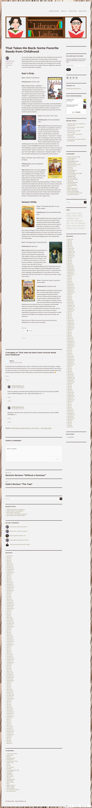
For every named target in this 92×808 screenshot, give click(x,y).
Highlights (9, 773)
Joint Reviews (9, 65)
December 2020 (10, 657)
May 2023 (9, 614)
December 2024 (10, 585)
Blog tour (9, 756)
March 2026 (9, 563)
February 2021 (10, 654)
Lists (7, 67)
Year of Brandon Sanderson (13, 789)
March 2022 (9, 635)
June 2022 (9, 630)
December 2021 (10, 639)
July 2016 (9, 737)
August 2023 (9, 609)
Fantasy (77, 218)
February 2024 (10, 600)
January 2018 (10, 710)
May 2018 (9, 704)
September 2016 (10, 734)
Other (8, 783)
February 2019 (10, 691)
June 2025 (9, 576)
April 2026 (9, 561)
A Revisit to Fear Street (12, 753)
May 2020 (9, 668)
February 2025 (10, 582)
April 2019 (9, 688)
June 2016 (9, 739)
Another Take (10, 755)
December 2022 (10, 621)
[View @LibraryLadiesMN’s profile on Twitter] (70, 78)
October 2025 (10, 570)
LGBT (72, 223)
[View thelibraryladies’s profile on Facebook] (67, 78)
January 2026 (10, 566)
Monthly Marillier (11, 779)
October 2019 (10, 679)
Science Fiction (81, 225)
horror (68, 223)
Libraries (9, 777)
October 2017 (10, 715)
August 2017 (9, 718)
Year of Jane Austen (11, 791)
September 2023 (10, 608)
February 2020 (10, 673)
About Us (64, 11)
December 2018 (10, 694)
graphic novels (70, 220)
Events (8, 764)
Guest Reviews (10, 771)
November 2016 (10, 731)
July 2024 (9, 593)
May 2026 (9, 560)
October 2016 (10, 733)
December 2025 (10, 567)
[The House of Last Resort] (84, 106)
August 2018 (9, 700)
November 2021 (10, 641)
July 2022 (9, 629)
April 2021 (9, 651)
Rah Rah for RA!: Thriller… (24, 544)
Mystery (68, 225)
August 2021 (9, 645)
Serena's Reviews (11, 788)
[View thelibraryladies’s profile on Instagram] (73, 78)
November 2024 (10, 587)
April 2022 (9, 633)
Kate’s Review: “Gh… (21, 535)
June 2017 (9, 721)
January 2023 (10, 620)
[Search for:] (33, 498)
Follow (68, 69)
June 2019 (9, 685)
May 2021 (9, 650)
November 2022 (10, 623)
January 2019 (10, 692)
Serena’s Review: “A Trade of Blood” (15, 511)
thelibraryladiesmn (10, 61)
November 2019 (10, 677)
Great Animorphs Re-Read (13, 770)
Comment (57, 459)
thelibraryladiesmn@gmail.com (73, 88)
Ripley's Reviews (10, 786)
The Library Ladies (10, 801)
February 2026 (10, 564)
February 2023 (10, 618)
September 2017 (10, 716)
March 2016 (9, 743)
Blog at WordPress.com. (20, 801)
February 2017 (10, 727)
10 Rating (79, 215)
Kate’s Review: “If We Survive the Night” (16, 515)
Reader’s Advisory (54, 11)
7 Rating (79, 213)
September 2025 (10, 572)
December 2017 (10, 712)
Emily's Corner (10, 762)
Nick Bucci (12, 535)
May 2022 (9, 632)
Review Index (82, 11)
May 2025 (9, 578)
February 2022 (10, 636)
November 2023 (10, 605)
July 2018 (9, 701)
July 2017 (9, 719)
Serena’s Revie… (13, 526)
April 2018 (9, 706)
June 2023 (9, 612)
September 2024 (10, 590)
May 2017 (9, 722)
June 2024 (9, 594)
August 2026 (10, 555)
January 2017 (10, 728)
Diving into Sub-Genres (12, 761)
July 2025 (9, 575)
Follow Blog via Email (74, 56)
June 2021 (9, 648)
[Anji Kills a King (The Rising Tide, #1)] (84, 101)
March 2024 (9, 599)
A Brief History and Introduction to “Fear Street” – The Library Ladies (32, 428)
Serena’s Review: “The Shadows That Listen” (17, 514)
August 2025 (10, 573)
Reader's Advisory (11, 785)
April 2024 (9, 597)
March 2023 (9, 617)
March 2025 (9, 581)
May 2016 (9, 740)
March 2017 (9, 725)
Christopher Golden (71, 106)
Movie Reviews (10, 780)
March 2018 (9, 707)
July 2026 (9, 557)
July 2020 (9, 665)
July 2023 (9, 611)
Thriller (75, 228)
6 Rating (74, 213)
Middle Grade (81, 223)
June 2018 (9, 703)
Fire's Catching (10, 767)
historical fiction (78, 220)
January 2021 (10, 656)
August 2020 (10, 663)
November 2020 (10, 659)
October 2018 (10, 697)
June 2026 (9, 558)
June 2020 (9, 666)
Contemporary (70, 218)
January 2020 (10, 674)
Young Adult (81, 228)
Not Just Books (10, 782)
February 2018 (10, 709)
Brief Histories (10, 759)
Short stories (69, 228)
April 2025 (9, 579)
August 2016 (9, 736)
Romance (74, 225)
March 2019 (9, 689)
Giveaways (9, 768)
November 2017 (10, 713)
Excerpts (9, 765)
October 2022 (10, 624)
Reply (7, 379)
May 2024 (9, 596)
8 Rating (69, 215)
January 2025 (10, 584)
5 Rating (69, 213)
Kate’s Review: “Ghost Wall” (13, 512)
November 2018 (10, 695)
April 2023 (9, 615)
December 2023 (10, 603)
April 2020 (9, 669)
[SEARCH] (61, 499)
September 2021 (10, 644)
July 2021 (9, 647)
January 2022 (10, 638)
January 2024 (10, 602)
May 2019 (9, 686)
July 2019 (9, 683)
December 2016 (10, 730)
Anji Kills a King (70, 99)
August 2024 (10, 591)
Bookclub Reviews (11, 758)
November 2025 (10, 569)
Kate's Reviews (10, 776)
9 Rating (74, 215)
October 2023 (10, 606)
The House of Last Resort (72, 105)
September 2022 (10, 626)
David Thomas (13, 544)
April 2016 (9, 742)
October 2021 (10, 642)
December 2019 (10, 676)
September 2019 (10, 680)
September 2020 (10, 662)
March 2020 (9, 671)
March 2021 (9, 653)
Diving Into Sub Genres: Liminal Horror (16, 509)
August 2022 (10, 627)
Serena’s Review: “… (23, 526)
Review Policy (73, 11)
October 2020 (10, 660)
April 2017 (9, 724)
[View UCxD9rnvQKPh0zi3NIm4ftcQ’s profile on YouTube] (76, 78)
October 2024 (10, 588)
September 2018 (10, 698)
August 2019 (9, 682)
